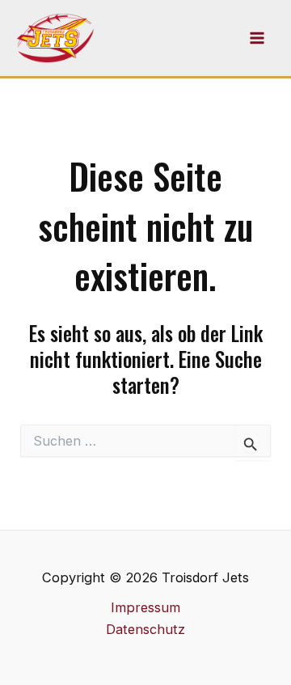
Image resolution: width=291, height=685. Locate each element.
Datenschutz (145, 629)
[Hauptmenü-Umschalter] (256, 38)
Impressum (145, 607)
